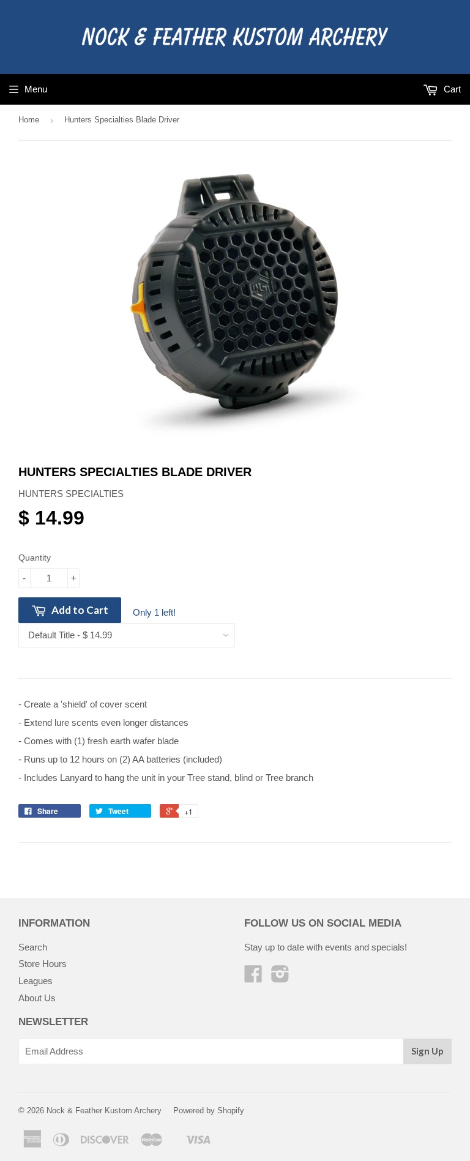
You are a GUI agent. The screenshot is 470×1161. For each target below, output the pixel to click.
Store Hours (42, 963)
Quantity (34, 557)
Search (32, 947)
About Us (37, 998)
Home (28, 119)
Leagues (35, 981)
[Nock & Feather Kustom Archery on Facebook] (253, 977)
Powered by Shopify (208, 1110)
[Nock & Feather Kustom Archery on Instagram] (280, 977)
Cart (451, 89)
